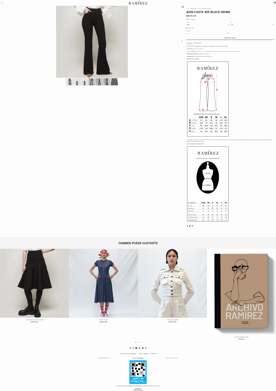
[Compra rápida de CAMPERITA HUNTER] (172, 317)
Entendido (138, 388)
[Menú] (2, 3)
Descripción (189, 43)
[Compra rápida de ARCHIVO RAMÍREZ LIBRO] (241, 334)
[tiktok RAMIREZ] (139, 348)
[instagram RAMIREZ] (130, 348)
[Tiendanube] (138, 358)
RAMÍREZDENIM (193, 8)
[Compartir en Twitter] (190, 226)
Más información (198, 43)
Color (187, 22)
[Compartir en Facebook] (187, 226)
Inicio (187, 8)
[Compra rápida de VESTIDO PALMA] (103, 317)
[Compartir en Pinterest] (192, 226)
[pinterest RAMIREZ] (146, 348)
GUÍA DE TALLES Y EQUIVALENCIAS (128, 353)
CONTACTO (153, 353)
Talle (231, 22)
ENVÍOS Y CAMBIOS (143, 353)
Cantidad (188, 30)
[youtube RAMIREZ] (136, 348)
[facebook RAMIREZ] (133, 348)
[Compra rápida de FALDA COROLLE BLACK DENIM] (34, 317)
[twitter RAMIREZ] (142, 348)
